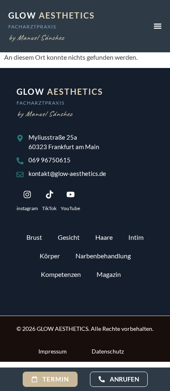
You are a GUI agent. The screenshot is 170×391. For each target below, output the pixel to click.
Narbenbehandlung (103, 256)
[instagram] (27, 194)
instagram (27, 208)
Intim (136, 237)
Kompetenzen (61, 274)
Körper (50, 256)
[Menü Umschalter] (157, 26)
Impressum (52, 351)
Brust (34, 237)
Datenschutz (108, 351)
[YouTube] (70, 194)
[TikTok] (49, 194)
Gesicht (69, 237)
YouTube (70, 208)
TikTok (49, 208)
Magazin (109, 274)
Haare (104, 237)
